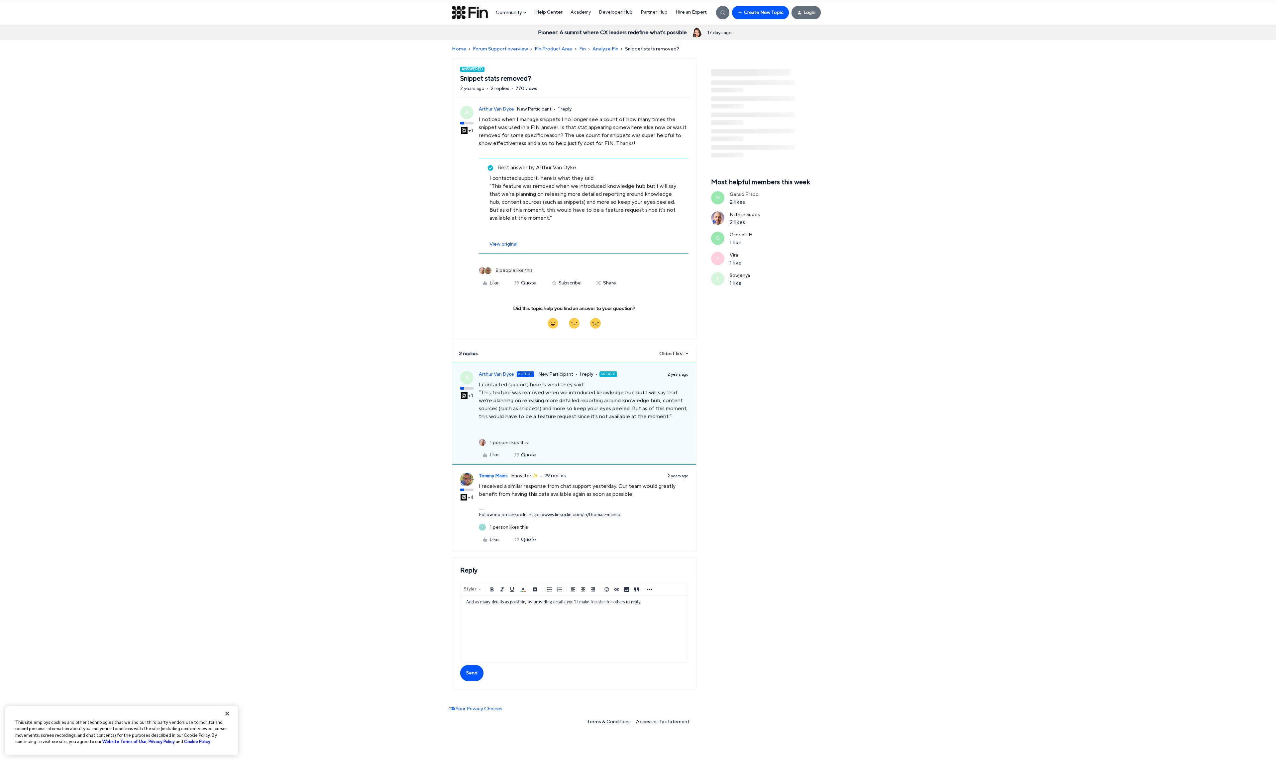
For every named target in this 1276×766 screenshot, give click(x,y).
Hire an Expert (691, 12)
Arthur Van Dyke (496, 109)
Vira (734, 255)
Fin (582, 49)
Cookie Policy (197, 741)
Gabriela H (741, 235)
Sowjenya (740, 275)
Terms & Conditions (609, 722)
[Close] (227, 713)
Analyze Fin (605, 49)
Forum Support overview (500, 49)
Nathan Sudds (745, 215)
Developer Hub (616, 12)
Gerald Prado (744, 194)
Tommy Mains (493, 476)
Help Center (549, 12)
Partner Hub (654, 12)
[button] (760, 12)
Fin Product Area (554, 49)
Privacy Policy (162, 741)
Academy (581, 12)
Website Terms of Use (124, 741)
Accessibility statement (662, 722)
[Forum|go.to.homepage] (470, 12)
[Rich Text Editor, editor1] (574, 629)
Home (459, 49)
